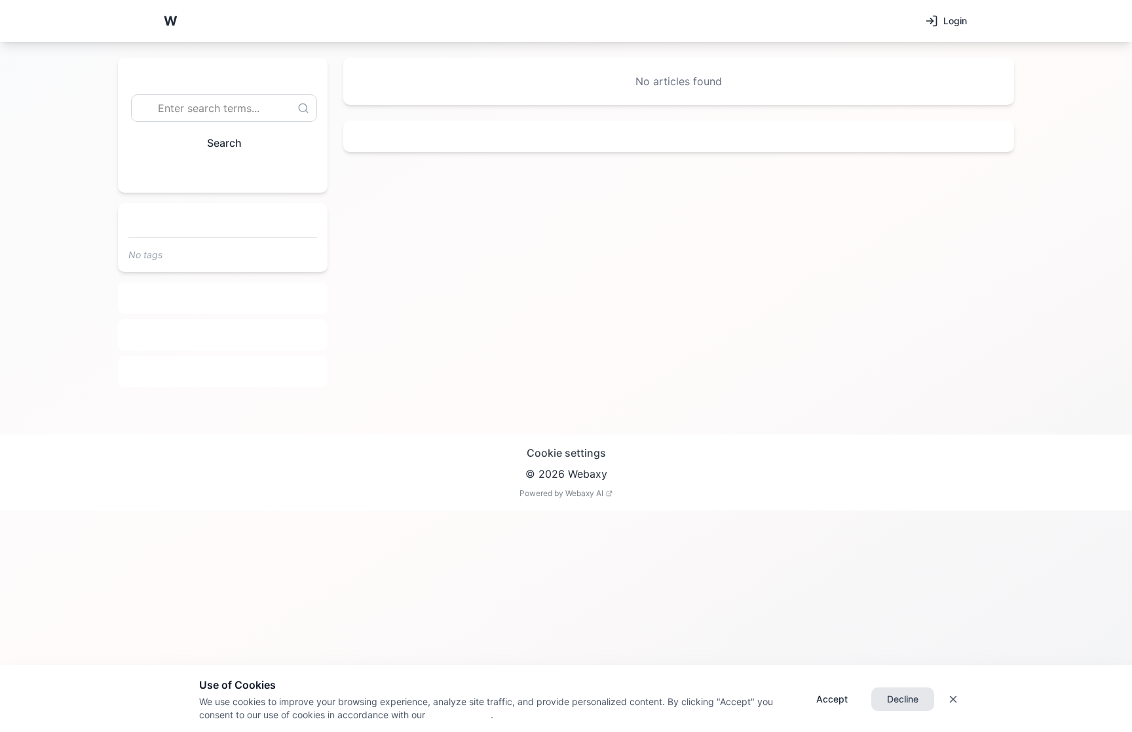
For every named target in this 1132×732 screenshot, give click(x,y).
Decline (902, 698)
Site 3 (223, 371)
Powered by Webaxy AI (561, 493)
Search (224, 142)
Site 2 (223, 334)
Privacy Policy (458, 714)
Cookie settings (566, 452)
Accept (832, 698)
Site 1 (223, 298)
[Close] (953, 699)
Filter (217, 172)
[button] (170, 21)
